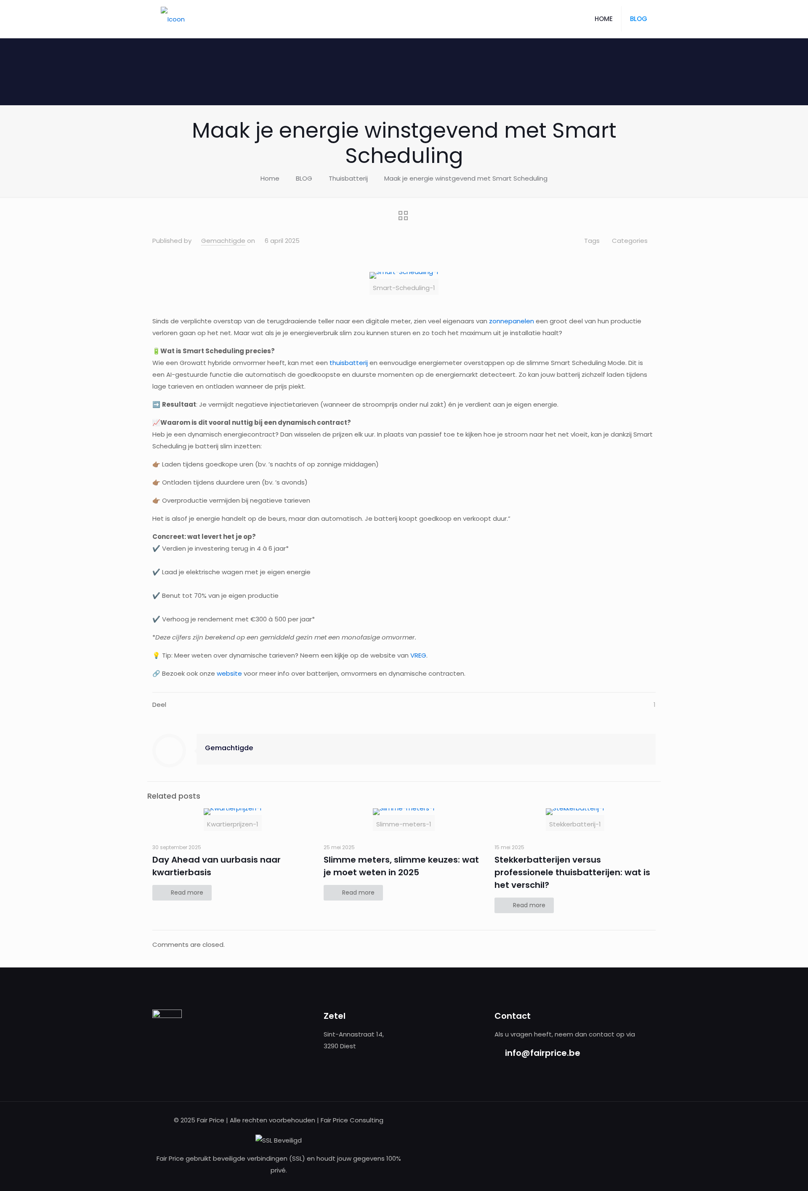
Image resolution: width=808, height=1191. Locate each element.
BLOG (304, 178)
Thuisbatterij (348, 178)
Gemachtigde (223, 240)
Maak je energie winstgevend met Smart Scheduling (466, 178)
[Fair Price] (173, 19)
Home (269, 178)
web (223, 673)
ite (238, 673)
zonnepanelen (511, 321)
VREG (418, 655)
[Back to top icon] (767, 1174)
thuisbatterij (349, 362)
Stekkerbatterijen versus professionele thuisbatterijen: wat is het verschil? (572, 872)
